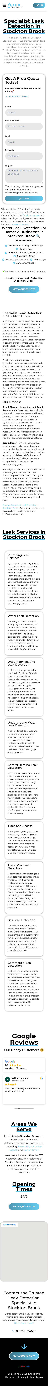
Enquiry (8, 166)
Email (7, 136)
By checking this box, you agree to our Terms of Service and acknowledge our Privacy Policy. (24, 189)
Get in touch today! (24, 1323)
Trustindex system (31, 215)
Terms (39, 1377)
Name (8, 106)
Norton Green (31, 1150)
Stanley (37, 1146)
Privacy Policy (26, 1377)
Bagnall (13, 1150)
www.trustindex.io (20, 224)
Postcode (9, 150)
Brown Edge (25, 1146)
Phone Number (12, 120)
